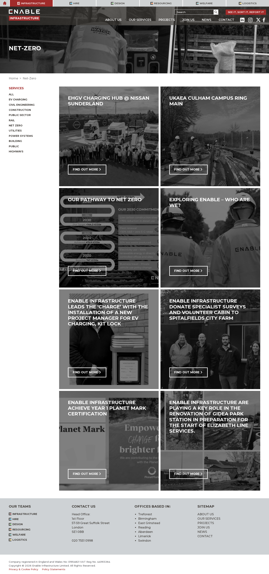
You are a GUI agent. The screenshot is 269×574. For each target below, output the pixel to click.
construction (20, 109)
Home (13, 78)
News (206, 20)
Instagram (250, 20)
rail (12, 120)
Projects (167, 20)
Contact (226, 20)
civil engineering (22, 104)
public (14, 146)
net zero (16, 125)
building (15, 141)
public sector (20, 115)
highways (16, 151)
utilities (15, 130)
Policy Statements (53, 569)
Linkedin (242, 20)
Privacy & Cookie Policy (23, 569)
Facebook (264, 20)
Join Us (188, 20)
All (11, 94)
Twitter (258, 20)
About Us (113, 20)
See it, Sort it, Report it (246, 12)
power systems (21, 135)
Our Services (140, 20)
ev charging (18, 99)
